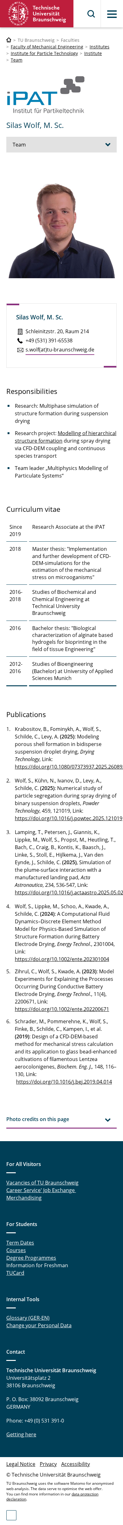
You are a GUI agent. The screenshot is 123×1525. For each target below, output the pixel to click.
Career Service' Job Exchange (41, 1190)
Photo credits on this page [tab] (37, 1119)
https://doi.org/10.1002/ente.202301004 (62, 959)
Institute (93, 53)
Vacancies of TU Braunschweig (42, 1182)
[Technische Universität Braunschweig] (37, 13)
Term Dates (20, 1242)
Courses (16, 1250)
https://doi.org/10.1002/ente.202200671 (62, 1009)
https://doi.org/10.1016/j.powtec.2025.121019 (68, 818)
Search (91, 14)
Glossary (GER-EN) (28, 1317)
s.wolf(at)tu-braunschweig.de (60, 349)
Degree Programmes (31, 1257)
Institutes (99, 47)
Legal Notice (20, 1464)
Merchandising (24, 1197)
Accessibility (75, 1464)
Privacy (48, 1464)
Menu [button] (112, 14)
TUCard (15, 1272)
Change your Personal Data (39, 1325)
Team (16, 60)
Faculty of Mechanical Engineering (47, 47)
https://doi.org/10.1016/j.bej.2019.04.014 (64, 1081)
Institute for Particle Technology (44, 53)
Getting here (21, 1434)
